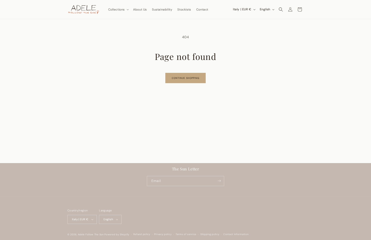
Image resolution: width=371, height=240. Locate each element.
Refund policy (141, 234)
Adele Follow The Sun (91, 234)
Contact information (235, 234)
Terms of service (186, 234)
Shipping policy (209, 234)
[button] (118, 9)
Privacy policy (163, 234)
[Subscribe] (219, 181)
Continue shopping (185, 77)
